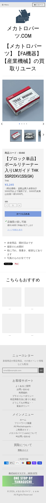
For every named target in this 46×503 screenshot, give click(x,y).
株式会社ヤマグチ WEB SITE (23, 473)
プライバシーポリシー (23, 396)
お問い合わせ (23, 389)
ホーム (23, 419)
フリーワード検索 (23, 423)
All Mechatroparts (22, 426)
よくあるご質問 (23, 386)
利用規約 (23, 392)
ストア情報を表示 (14, 229)
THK (7, 180)
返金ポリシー (23, 406)
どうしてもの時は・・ (23, 402)
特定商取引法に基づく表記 (23, 399)
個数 (6, 202)
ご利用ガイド (22, 429)
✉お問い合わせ (23, 436)
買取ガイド (23, 450)
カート (39, 5)
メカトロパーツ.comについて (23, 433)
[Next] (43, 123)
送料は (21, 188)
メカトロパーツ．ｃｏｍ (27, 491)
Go (41, 370)
